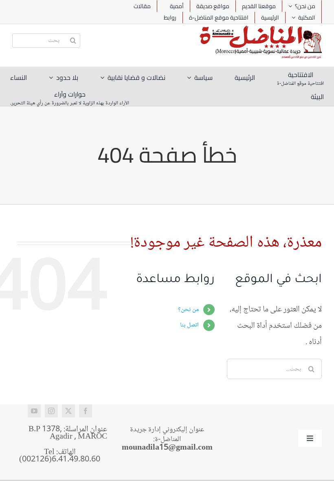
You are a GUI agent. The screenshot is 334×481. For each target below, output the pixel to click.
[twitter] (68, 410)
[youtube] (34, 410)
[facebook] (85, 410)
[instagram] (51, 410)
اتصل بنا (189, 325)
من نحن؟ (188, 309)
